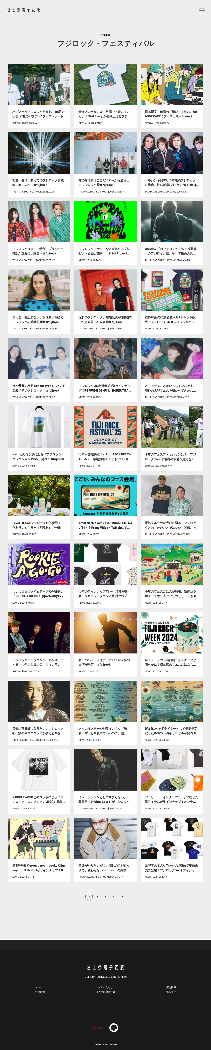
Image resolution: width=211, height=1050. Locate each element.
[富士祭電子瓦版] (105, 967)
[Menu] (202, 9)
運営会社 (171, 991)
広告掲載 (171, 987)
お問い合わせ (105, 987)
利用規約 (40, 991)
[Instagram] (118, 1008)
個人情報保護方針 (105, 991)
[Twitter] (105, 1008)
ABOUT (40, 987)
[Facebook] (93, 1008)
